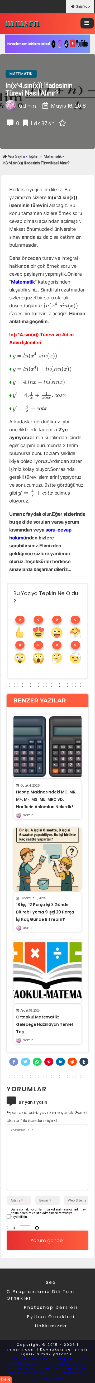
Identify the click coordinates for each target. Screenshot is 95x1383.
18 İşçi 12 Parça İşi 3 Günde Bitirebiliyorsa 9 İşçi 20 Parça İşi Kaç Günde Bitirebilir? (45, 912)
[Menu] (87, 23)
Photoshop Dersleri (51, 1307)
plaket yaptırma (68, 1363)
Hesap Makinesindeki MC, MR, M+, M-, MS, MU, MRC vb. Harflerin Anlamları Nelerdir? (46, 799)
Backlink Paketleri (31, 1359)
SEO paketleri (30, 1363)
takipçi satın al (26, 1368)
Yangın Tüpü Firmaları (59, 1373)
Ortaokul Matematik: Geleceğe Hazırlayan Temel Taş (44, 1024)
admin (28, 815)
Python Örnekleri (51, 1317)
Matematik (21, 73)
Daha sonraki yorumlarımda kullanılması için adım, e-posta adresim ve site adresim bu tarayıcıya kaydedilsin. (48, 1213)
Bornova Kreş (47, 1378)
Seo (51, 1282)
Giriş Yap (83, 6)
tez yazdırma (62, 1368)
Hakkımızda (51, 1326)
